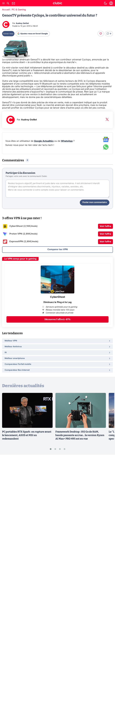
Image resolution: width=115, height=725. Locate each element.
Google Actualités (44, 141)
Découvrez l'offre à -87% (57, 319)
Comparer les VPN (57, 249)
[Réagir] (101, 33)
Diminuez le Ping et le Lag (57, 302)
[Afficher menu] (3, 3)
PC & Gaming (19, 10)
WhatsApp (67, 141)
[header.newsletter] (13, 4)
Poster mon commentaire (94, 202)
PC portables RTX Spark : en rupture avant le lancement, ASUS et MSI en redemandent (26, 435)
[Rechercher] (8, 4)
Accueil (6, 10)
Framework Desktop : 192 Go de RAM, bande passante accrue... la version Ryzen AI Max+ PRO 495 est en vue (79, 435)
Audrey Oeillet (22, 23)
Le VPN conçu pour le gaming (20, 259)
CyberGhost (57, 297)
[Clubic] (57, 3)
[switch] (105, 3)
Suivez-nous (8, 33)
